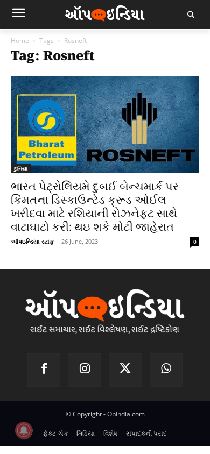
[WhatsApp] (166, 370)
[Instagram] (84, 370)
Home (20, 40)
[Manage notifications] (23, 430)
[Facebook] (44, 370)
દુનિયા (20, 168)
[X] (125, 370)
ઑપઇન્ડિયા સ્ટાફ (32, 241)
